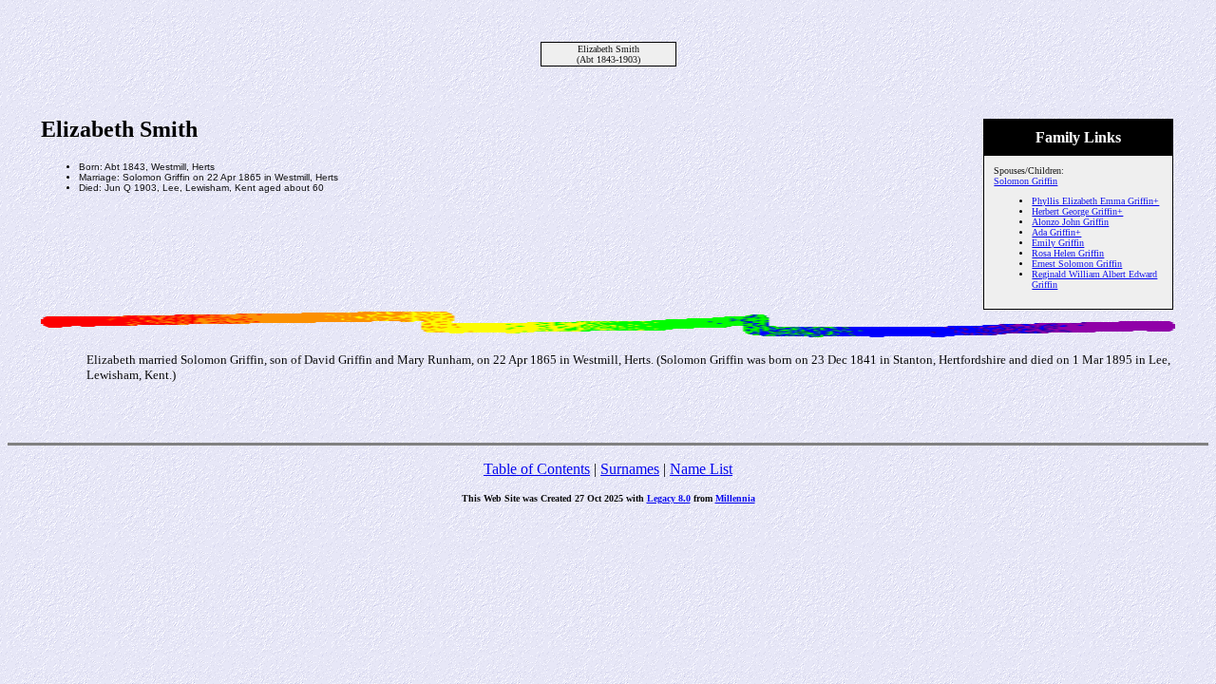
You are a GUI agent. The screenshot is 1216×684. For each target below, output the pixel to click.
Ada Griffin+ (1056, 232)
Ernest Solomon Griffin (1077, 263)
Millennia (735, 498)
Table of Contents (537, 469)
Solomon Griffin (1025, 181)
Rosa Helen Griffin (1068, 253)
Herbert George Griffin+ (1077, 211)
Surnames (629, 469)
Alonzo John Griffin (1070, 222)
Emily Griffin (1058, 243)
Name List (701, 469)
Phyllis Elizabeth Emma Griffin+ (1095, 201)
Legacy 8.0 (669, 498)
